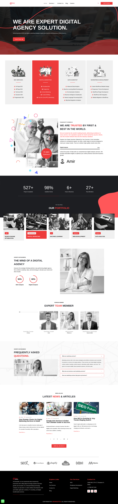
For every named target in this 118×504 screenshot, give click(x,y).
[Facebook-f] (88, 491)
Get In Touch (18, 41)
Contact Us (60, 3)
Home (45, 3)
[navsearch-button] (98, 3)
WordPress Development (100, 80)
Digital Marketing (45, 80)
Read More (21, 432)
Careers (72, 3)
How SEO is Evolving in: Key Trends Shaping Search (84, 419)
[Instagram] (92, 491)
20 (64, 439)
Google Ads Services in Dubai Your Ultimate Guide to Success (58, 421)
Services (51, 3)
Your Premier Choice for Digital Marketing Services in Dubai (30, 420)
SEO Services (18, 80)
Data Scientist (73, 80)
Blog (66, 3)
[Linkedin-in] (95, 491)
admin (21, 417)
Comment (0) (28, 417)
